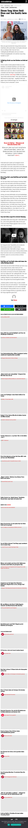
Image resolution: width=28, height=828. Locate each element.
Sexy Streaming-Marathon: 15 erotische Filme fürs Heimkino (13, 772)
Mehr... (17, 155)
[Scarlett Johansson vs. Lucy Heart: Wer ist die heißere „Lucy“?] (14, 426)
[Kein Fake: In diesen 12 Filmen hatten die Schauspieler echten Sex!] (14, 660)
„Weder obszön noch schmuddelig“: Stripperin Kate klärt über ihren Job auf (13, 374)
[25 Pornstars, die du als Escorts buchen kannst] (14, 641)
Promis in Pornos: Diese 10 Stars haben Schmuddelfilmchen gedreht (10, 731)
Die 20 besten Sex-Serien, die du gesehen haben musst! (12, 752)
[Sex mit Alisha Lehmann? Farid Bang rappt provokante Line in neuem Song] (14, 534)
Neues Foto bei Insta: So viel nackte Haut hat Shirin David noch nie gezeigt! (13, 524)
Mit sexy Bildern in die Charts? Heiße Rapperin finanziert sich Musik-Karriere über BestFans (12, 604)
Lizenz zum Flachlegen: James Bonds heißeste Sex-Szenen (13, 395)
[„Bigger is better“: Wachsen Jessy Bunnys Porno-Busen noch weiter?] (14, 467)
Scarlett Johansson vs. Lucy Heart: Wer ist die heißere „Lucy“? (14, 436)
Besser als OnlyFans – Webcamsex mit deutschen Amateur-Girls (14, 143)
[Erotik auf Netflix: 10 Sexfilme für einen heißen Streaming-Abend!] (14, 804)
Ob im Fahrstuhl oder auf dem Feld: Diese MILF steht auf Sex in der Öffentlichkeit (13, 457)
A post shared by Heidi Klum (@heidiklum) (14, 117)
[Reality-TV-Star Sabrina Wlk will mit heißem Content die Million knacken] (14, 406)
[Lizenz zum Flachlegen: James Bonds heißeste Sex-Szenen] (14, 385)
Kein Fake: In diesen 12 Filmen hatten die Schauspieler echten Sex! (14, 670)
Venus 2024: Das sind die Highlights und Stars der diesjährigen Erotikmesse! (13, 333)
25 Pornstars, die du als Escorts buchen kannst (12, 650)
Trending (2, 634)
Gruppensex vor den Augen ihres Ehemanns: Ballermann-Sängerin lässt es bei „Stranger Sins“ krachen (13, 584)
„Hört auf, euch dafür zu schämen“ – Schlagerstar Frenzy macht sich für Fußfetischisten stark (13, 793)
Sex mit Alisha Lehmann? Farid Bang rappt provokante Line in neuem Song (14, 544)
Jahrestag (12, 74)
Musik (9, 505)
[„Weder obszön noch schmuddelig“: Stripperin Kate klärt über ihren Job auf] (14, 364)
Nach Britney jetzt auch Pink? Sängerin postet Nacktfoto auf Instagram (12, 624)
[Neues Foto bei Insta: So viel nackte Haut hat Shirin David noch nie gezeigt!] (14, 514)
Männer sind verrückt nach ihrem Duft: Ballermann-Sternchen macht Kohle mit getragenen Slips (13, 563)
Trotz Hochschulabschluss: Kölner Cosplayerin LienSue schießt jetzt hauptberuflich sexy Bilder (14, 354)
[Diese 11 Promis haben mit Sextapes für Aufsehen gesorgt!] (14, 680)
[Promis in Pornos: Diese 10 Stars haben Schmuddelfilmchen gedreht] (14, 722)
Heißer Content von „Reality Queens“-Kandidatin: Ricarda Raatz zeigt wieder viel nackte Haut (13, 498)
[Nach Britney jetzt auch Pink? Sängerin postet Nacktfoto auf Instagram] (14, 614)
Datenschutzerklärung (16, 824)
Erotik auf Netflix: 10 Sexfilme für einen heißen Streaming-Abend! (12, 813)
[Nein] (13, 826)
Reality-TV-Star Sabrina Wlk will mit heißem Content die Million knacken (13, 415)
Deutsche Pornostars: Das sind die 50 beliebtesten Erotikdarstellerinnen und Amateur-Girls (13, 711)
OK (8, 824)
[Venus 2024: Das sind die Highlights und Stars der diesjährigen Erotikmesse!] (14, 323)
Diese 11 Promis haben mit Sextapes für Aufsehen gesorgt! (13, 690)
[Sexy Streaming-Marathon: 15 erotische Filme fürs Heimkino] (14, 763)
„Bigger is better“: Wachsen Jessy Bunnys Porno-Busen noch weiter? (12, 477)
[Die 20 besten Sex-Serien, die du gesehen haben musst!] (14, 742)
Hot (2, 715)
